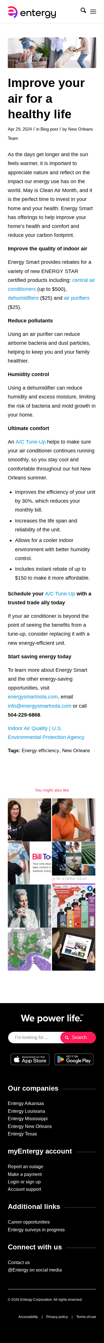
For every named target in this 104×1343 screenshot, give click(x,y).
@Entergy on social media (35, 1269)
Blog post (49, 129)
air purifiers (77, 298)
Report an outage (25, 1166)
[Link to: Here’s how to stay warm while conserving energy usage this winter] (29, 906)
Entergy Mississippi (28, 1118)
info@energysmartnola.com (39, 706)
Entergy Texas (22, 1133)
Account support (24, 1189)
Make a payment (25, 1174)
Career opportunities (29, 1222)
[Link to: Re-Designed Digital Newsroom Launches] (73, 949)
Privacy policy (57, 1317)
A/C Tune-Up (31, 442)
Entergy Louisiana (26, 1111)
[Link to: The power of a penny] (73, 819)
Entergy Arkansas (26, 1103)
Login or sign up (24, 1181)
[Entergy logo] (43, 11)
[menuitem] (80, 11)
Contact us (19, 1262)
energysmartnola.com (33, 697)
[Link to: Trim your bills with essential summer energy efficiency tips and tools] (29, 863)
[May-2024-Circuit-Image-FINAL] (52, 52)
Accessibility (28, 1317)
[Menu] (93, 11)
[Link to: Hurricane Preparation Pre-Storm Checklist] (73, 906)
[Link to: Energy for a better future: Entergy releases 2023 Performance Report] (73, 863)
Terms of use (86, 1317)
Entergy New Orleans (30, 1126)
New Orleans (76, 750)
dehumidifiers (23, 298)
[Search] (80, 11)
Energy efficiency (40, 750)
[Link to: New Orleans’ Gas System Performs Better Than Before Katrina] (29, 949)
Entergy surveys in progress (36, 1229)
